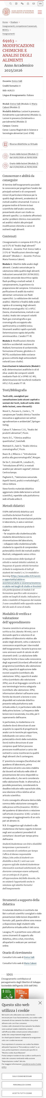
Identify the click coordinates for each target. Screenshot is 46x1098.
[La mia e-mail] (34, 3)
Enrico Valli (17, 81)
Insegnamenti (8, 33)
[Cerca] (11, 3)
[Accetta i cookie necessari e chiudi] (40, 1003)
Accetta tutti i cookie (22, 1093)
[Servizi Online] (22, 3)
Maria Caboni (30, 963)
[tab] (40, 4)
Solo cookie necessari (22, 1076)
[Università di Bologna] (18, 12)
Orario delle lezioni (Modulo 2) (24, 163)
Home (5, 22)
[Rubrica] (16, 3)
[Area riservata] (28, 3)
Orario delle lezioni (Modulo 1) (24, 154)
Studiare (14, 22)
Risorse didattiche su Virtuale (24, 144)
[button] (39, 12)
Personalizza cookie (22, 1085)
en (40, 3)
